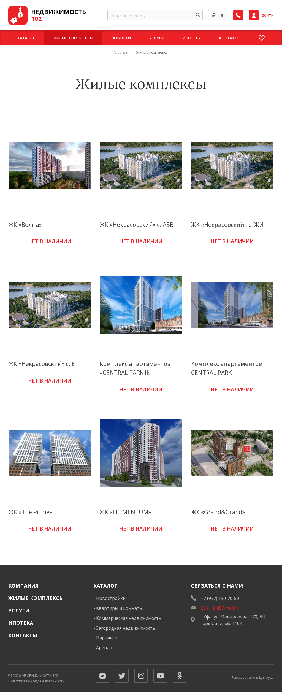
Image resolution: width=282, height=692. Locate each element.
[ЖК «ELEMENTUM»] (141, 453)
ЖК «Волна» (25, 224)
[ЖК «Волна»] (50, 165)
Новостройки (111, 598)
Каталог (105, 585)
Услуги (18, 610)
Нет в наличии (49, 241)
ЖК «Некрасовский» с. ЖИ (227, 224)
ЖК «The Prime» (30, 512)
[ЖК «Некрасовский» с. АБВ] (141, 165)
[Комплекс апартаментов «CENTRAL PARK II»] (141, 305)
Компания (23, 585)
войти (268, 15)
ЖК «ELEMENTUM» (125, 512)
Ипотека (20, 623)
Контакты (22, 635)
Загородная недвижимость (125, 628)
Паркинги (106, 638)
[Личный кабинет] (254, 15)
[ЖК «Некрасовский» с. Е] (50, 305)
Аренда (104, 648)
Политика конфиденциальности (36, 680)
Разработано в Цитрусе (253, 677)
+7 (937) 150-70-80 (220, 598)
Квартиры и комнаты (119, 608)
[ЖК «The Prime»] (50, 453)
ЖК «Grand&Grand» (218, 512)
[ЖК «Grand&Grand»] (232, 453)
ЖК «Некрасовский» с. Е (42, 364)
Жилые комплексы (36, 598)
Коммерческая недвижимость (128, 618)
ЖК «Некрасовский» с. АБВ (136, 224)
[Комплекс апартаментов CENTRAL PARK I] (232, 305)
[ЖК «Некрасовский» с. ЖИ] (232, 165)
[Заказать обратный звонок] (238, 15)
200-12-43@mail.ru (220, 608)
